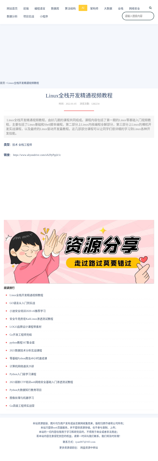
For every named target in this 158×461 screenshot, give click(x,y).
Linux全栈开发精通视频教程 (26, 295)
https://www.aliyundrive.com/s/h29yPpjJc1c (37, 155)
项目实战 (28, 16)
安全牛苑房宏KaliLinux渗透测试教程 (31, 318)
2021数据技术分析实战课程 (26, 350)
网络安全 (134, 8)
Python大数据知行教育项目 (26, 390)
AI (83, 7)
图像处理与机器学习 (22, 397)
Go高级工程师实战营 (22, 405)
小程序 (44, 16)
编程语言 (39, 8)
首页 (2, 82)
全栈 (120, 8)
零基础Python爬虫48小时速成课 (28, 358)
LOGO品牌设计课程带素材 (25, 326)
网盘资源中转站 (89, 447)
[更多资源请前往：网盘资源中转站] (79, 221)
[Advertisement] (79, 54)
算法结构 (70, 8)
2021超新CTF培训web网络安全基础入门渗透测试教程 (41, 382)
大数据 (108, 8)
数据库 (55, 8)
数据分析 (12, 16)
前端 (26, 8)
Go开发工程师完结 (21, 334)
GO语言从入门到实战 (22, 303)
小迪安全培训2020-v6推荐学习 (28, 311)
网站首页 (12, 8)
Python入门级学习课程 (23, 374)
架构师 (94, 8)
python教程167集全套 (22, 342)
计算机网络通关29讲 (22, 366)
